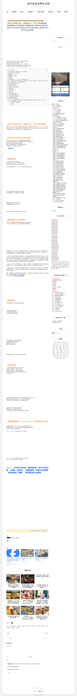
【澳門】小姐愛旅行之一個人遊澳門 (15, 20)
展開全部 (53, 104)
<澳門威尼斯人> (11, 92)
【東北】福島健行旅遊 (56, 121)
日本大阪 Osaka (55, 150)
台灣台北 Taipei (55, 108)
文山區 (67, 349)
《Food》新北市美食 (56, 110)
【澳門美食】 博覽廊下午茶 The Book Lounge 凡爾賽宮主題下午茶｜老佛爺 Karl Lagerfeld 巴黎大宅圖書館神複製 (28, 603)
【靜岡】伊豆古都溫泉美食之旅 (58, 138)
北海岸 (67, 345)
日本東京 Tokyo (55, 127)
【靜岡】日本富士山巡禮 (57, 139)
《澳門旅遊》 (55, 181)
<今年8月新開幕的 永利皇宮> (13, 96)
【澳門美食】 (27, 20)
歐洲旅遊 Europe (55, 196)
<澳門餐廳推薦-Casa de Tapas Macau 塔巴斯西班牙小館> (18, 79)
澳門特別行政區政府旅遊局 (18, 275)
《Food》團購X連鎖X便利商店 (58, 113)
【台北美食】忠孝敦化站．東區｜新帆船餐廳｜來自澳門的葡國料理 (42, 586)
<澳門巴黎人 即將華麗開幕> (13, 98)
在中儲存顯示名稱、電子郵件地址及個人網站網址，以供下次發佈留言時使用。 (24, 663)
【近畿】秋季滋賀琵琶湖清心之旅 (59, 146)
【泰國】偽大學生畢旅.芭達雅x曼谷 (59, 185)
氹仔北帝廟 (17, 627)
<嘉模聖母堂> (10, 74)
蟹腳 (64, 356)
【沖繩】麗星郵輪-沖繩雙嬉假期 (58, 173)
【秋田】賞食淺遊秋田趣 (57, 125)
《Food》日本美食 (56, 116)
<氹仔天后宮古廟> (11, 89)
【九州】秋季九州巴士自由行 (58, 165)
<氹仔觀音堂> (10, 78)
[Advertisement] (27, 41)
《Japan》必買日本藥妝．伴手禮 (58, 117)
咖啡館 (67, 347)
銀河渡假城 (8, 627)
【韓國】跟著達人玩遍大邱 (57, 180)
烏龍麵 (54, 354)
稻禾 (61, 354)
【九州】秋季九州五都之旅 (57, 163)
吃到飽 (64, 347)
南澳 (56, 347)
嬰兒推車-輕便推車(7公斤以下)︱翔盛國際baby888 (39, 530)
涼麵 (68, 352)
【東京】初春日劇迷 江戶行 (57, 131)
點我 (25, 431)
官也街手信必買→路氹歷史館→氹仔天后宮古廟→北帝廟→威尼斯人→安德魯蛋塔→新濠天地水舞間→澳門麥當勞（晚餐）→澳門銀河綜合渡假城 (27, 470)
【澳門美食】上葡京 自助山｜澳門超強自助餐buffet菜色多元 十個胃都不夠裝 (42, 618)
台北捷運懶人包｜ (30, 11)
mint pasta (64, 342)
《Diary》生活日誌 (56, 199)
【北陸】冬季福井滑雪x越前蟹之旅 (59, 140)
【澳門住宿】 (40, 20)
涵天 (65, 352)
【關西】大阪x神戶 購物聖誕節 (58, 153)
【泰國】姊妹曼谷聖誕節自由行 (58, 189)
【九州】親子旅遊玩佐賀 (57, 172)
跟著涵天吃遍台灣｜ (41, 11)
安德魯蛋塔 (13, 627)
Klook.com (53, 210)
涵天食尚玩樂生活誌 (38, 3)
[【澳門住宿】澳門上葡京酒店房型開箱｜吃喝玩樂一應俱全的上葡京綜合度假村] (41, 553)
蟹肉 (61, 356)
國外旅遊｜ (22, 11)
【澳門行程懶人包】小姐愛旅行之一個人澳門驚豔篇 (17, 71)
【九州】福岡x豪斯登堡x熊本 (58, 162)
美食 (67, 354)
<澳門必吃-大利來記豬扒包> (13, 87)
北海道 (53, 347)
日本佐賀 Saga (55, 159)
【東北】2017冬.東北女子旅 (58, 123)
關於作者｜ (59, 11)
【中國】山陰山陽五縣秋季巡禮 (58, 158)
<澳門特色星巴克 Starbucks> (13, 85)
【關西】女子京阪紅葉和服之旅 (58, 154)
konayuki (59, 342)
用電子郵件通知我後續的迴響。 (13, 666)
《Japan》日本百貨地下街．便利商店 (59, 119)
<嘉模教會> (10, 76)
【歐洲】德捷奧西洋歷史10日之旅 (59, 197)
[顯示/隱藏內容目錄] (46, 70)
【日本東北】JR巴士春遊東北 (58, 124)
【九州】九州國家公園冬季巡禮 (58, 170)
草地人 (58, 356)
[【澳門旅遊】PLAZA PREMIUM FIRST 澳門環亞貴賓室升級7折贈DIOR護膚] (27, 553)
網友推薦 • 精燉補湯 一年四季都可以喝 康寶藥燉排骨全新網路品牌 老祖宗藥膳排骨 (28, 586)
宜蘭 (57, 349)
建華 (64, 349)
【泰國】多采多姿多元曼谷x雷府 (58, 188)
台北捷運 (60, 347)
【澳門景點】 (33, 20)
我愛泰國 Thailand (56, 192)
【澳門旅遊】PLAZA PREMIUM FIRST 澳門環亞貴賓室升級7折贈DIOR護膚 (27, 558)
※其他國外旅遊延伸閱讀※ (16, 102)
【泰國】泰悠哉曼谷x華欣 (57, 191)
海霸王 (62, 352)
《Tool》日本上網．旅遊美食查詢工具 (60, 120)
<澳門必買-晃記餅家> (12, 84)
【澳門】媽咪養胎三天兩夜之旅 (58, 184)
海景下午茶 (57, 352)
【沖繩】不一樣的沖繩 (56, 176)
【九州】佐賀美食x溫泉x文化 (58, 161)
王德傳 (58, 354)
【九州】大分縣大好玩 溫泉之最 (58, 169)
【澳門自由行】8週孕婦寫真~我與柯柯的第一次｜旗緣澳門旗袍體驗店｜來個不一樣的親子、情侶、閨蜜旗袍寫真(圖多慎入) (42, 603)
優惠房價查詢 (10, 148)
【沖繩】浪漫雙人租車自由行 (58, 174)
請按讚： (13, 103)
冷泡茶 (64, 345)
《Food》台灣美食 (56, 112)
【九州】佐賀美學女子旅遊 (57, 166)
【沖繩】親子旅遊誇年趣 (57, 178)
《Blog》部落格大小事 (56, 106)
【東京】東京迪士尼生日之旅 (58, 135)
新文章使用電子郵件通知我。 (13, 669)
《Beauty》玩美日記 (56, 105)
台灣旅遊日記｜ (51, 11)
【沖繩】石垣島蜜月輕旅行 (57, 177)
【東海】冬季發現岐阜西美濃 (58, 143)
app (55, 342)
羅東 (64, 354)
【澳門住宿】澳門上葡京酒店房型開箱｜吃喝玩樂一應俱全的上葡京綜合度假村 (41, 558)
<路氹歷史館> (10, 88)
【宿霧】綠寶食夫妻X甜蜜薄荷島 (59, 193)
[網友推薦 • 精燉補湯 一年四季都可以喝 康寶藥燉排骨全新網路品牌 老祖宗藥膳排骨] (27, 578)
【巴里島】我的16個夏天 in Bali (58, 195)
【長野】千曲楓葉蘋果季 (57, 142)
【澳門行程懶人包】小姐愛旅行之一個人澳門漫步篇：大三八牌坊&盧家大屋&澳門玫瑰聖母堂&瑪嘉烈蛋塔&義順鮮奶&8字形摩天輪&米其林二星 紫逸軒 (13, 559)
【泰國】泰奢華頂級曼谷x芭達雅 (58, 187)
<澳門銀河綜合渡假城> (12, 97)
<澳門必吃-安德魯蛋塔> (12, 93)
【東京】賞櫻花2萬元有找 (57, 136)
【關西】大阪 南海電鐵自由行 (58, 157)
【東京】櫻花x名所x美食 (57, 132)
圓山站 (54, 349)
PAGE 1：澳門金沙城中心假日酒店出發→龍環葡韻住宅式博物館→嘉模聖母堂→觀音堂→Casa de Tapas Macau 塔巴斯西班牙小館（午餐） (27, 101)
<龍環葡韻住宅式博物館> (12, 75)
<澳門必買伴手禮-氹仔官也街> (13, 83)
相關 (12, 104)
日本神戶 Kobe (55, 151)
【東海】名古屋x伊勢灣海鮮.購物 (59, 147)
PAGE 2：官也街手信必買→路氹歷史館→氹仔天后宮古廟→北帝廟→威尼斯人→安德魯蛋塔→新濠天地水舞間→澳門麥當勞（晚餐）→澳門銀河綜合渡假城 (27, 81)
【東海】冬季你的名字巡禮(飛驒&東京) (60, 144)
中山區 (54, 345)
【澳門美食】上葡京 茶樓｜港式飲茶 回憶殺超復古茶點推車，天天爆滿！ (13, 586)
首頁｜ (8, 11)
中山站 (57, 345)
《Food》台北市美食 (56, 109)
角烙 (67, 356)
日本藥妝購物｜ (14, 11)
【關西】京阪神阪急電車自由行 (58, 155)
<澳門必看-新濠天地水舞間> (13, 94)
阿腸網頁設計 (41, 691)
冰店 (60, 345)
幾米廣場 (60, 349)
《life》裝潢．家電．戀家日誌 (58, 200)
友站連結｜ (66, 11)
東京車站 (53, 352)
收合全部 (57, 104)
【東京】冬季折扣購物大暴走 (58, 128)
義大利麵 (54, 356)
